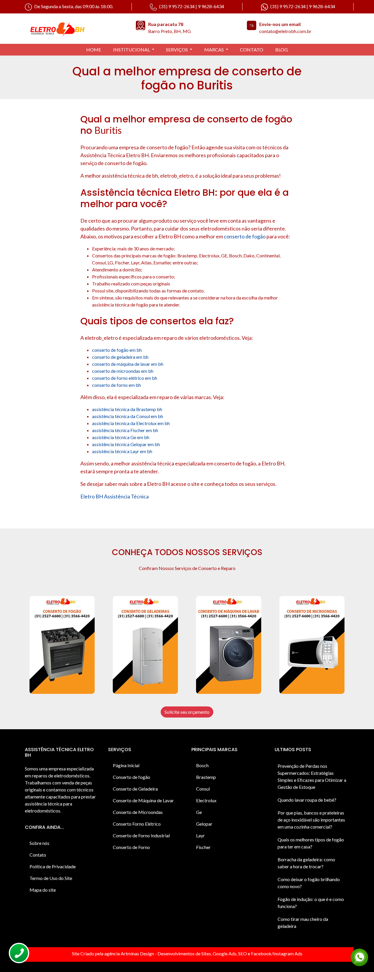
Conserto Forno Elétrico (137, 824)
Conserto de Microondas (138, 812)
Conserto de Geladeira (135, 788)
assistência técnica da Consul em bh (127, 416)
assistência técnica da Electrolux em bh (131, 423)
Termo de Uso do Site (51, 878)
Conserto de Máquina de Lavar (143, 800)
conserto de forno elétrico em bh (124, 378)
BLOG (281, 49)
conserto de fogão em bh (117, 350)
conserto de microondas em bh (122, 371)
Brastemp (206, 777)
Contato (38, 854)
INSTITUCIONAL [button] (132, 49)
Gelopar (204, 824)
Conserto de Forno (131, 847)
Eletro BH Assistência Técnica (114, 496)
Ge (199, 812)
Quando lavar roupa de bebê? (307, 800)
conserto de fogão (245, 236)
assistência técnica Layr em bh (122, 451)
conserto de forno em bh (116, 385)
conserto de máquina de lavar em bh (127, 364)
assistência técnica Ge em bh (120, 437)
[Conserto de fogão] (62, 645)
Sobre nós (39, 843)
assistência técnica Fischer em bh (125, 430)
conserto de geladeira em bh (120, 357)
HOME (93, 49)
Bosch (202, 765)
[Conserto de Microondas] (312, 645)
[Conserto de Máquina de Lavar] (228, 645)
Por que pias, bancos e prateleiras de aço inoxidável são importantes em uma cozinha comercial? (311, 819)
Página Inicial (126, 765)
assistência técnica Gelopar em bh (126, 444)
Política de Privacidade (53, 866)
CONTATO (251, 49)
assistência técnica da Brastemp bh (127, 409)
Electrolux (206, 800)
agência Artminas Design (129, 953)
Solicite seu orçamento (187, 712)
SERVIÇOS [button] (177, 49)
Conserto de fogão (131, 777)
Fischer (203, 847)
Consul (203, 788)
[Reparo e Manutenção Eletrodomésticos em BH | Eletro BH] (76, 28)
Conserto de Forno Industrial (141, 835)
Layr (200, 835)
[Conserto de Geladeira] (145, 645)
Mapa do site (43, 890)
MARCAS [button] (214, 49)
